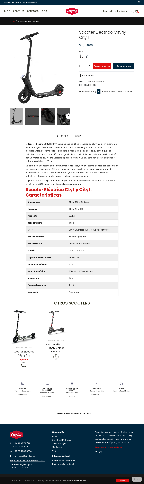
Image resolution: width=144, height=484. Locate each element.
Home (12, 21)
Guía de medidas (87, 75)
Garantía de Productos (63, 460)
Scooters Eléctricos (61, 440)
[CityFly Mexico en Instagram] (138, 2)
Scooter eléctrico (24, 348)
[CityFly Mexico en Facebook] (134, 2)
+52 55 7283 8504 (22, 451)
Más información (77, 480)
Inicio (54, 436)
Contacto (57, 447)
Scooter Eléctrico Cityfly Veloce (56, 346)
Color (81, 51)
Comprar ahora (124, 66)
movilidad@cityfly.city (24, 456)
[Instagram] (100, 451)
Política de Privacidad (63, 464)
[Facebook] (96, 451)
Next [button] (68, 116)
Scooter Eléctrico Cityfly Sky (24, 353)
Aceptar (122, 481)
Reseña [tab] (78, 136)
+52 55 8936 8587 (22, 442)
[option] (24, 341)
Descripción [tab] (63, 136)
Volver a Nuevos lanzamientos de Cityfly (73, 413)
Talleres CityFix (59, 443)
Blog (54, 450)
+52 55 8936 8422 (22, 446)
